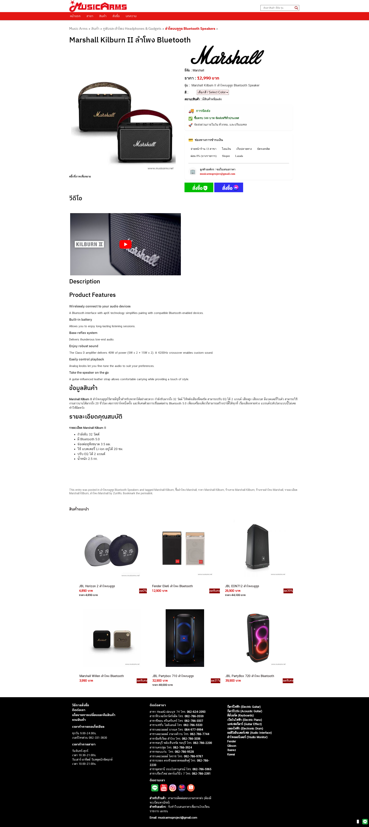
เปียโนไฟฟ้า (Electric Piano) (244, 719)
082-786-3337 (193, 720)
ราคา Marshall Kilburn (211, 489)
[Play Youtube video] (125, 244)
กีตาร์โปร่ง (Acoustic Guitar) (244, 711)
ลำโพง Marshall (99, 493)
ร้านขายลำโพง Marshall (269, 489)
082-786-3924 (182, 747)
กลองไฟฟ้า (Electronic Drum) (245, 728)
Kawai (231, 754)
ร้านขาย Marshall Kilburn (240, 489)
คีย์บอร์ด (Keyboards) (240, 715)
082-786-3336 (191, 738)
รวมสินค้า (79, 720)
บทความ (131, 16)
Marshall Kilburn (164, 489)
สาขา (89, 16)
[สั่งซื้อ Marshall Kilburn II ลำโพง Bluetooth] (198, 188)
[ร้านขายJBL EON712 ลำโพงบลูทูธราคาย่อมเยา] (257, 548)
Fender (231, 741)
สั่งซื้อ (116, 16)
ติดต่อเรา (78, 710)
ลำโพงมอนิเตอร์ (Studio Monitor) (247, 737)
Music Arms (78, 28)
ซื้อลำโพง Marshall (186, 489)
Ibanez (231, 750)
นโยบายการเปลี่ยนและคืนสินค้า (93, 715)
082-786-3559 (194, 716)
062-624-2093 (196, 711)
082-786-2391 (201, 773)
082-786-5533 (193, 725)
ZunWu (117, 493)
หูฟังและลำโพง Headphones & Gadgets (132, 28)
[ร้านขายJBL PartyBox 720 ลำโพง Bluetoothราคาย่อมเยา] (257, 638)
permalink (146, 493)
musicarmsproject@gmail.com (217, 173)
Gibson (231, 745)
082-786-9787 (193, 756)
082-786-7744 (199, 734)
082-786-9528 (184, 751)
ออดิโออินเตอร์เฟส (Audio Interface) (249, 732)
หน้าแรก (75, 16)
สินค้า (102, 16)
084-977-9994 (193, 729)
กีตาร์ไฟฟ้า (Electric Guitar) (244, 706)
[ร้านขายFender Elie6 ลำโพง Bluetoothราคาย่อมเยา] (184, 548)
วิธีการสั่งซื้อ (80, 705)
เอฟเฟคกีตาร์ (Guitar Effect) (244, 724)
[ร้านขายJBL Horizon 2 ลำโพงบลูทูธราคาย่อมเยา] (111, 548)
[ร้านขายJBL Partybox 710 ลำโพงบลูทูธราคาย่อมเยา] (184, 638)
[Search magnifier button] (296, 8)
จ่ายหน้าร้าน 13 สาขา (203, 148)
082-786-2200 (202, 742)
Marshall (198, 70)
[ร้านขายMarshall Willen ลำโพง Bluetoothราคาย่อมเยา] (111, 638)
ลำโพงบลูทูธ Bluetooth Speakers (190, 28)
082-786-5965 (202, 769)
